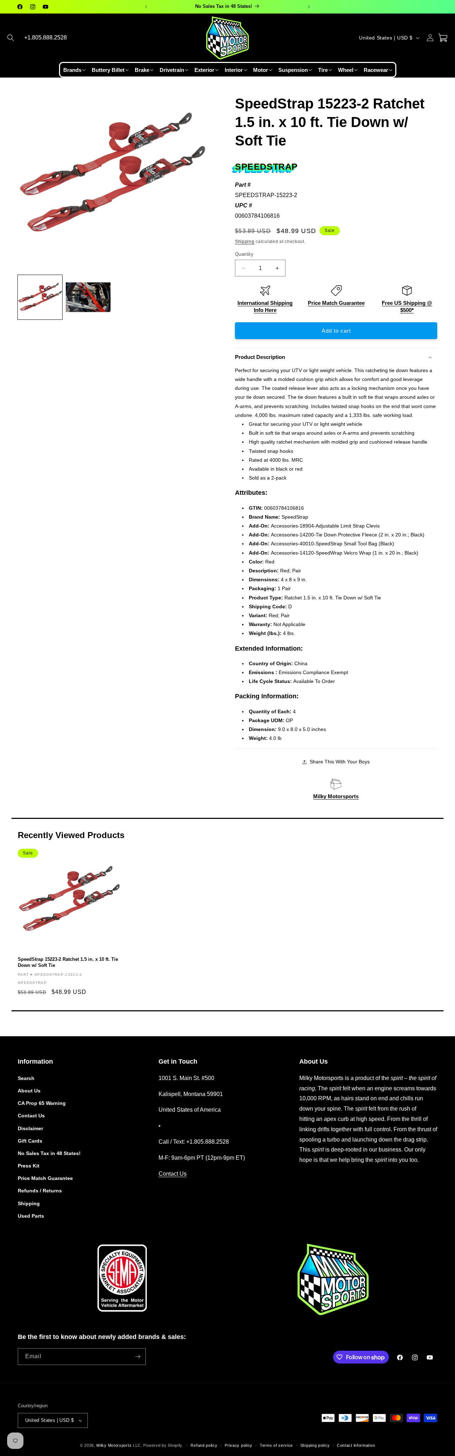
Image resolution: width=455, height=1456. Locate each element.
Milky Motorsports (336, 796)
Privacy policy (238, 1445)
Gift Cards (30, 1141)
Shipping (245, 241)
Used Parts (31, 1216)
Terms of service (276, 1445)
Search (26, 1078)
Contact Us (31, 1115)
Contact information (356, 1445)
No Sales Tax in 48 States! (49, 1153)
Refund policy (204, 1445)
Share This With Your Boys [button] (340, 761)
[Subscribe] (137, 1356)
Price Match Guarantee (336, 303)
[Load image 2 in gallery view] (88, 297)
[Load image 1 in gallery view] (40, 297)
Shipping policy (315, 1445)
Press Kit (28, 1166)
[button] (10, 38)
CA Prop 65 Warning (42, 1103)
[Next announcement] (309, 7)
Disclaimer (30, 1128)
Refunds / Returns (40, 1190)
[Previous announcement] (146, 7)
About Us (29, 1091)
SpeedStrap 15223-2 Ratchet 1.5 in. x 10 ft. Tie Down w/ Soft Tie (68, 962)
